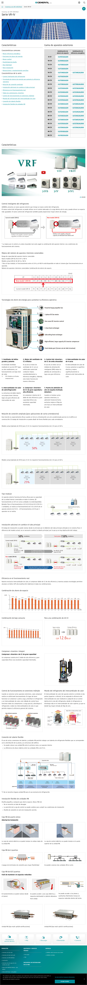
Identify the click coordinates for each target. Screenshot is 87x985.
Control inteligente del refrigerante (14, 76)
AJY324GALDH (63, 112)
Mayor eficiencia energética (11, 53)
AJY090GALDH (63, 61)
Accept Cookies (65, 981)
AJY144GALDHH (78, 72)
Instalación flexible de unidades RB (14, 104)
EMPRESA (48, 948)
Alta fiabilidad (7, 65)
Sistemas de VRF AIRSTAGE (8, 957)
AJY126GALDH (63, 69)
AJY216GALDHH (78, 88)
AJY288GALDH (63, 104)
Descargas (26, 954)
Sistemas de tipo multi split (8, 955)
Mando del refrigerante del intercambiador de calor (19, 98)
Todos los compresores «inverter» (13, 93)
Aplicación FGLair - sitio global (9, 972)
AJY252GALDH (63, 96)
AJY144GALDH (63, 72)
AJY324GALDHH (78, 112)
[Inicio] (2, 6)
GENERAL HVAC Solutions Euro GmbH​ (54, 952)
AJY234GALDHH (78, 92)
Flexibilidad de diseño (10, 62)
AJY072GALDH (63, 57)
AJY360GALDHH (78, 120)
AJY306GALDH (63, 108)
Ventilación (5, 960)
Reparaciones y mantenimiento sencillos (15, 70)
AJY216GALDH (63, 88)
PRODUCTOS (5, 948)
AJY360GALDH (63, 120)
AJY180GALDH (63, 80)
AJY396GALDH (63, 127)
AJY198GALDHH (78, 84)
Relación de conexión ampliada (13, 84)
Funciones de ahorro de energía (13, 56)
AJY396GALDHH (78, 127)
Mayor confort (7, 59)
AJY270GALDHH (78, 100)
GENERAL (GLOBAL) (50, 955)
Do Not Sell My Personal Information (65, 977)
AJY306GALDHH (78, 108)
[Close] (84, 979)
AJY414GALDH (63, 131)
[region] (43, 979)
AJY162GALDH (63, 76)
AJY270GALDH (63, 100)
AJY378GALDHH (78, 123)
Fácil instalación (8, 68)
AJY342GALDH (63, 116)
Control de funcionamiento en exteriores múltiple (18, 96)
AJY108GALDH (63, 65)
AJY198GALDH (63, 84)
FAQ (25, 957)
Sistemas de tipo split (7, 952)
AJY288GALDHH (78, 104)
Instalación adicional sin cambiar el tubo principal (19, 87)
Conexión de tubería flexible (12, 101)
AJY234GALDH (63, 92)
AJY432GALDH (63, 135)
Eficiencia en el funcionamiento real (14, 90)
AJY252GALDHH (78, 96)
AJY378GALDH (63, 123)
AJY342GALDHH (78, 116)
